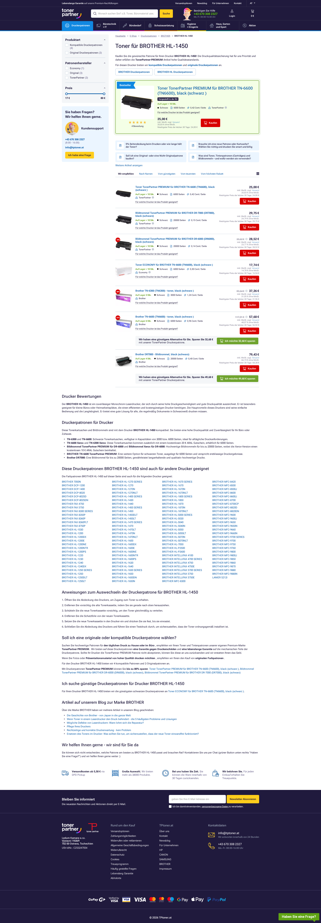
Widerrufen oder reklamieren (126, 840)
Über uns (164, 831)
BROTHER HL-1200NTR (75, 548)
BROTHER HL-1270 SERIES (127, 481)
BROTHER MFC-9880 (224, 570)
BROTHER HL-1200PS (74, 551)
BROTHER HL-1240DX (74, 566)
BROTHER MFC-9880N (224, 573)
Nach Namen (146, 173)
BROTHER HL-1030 (72, 529)
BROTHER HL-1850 (172, 500)
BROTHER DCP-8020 (73, 492)
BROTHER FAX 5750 (73, 507)
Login (232, 16)
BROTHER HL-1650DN (124, 577)
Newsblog (202, 3)
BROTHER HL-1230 (72, 559)
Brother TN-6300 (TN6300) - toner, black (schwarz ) (164, 290)
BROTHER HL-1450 (122, 511)
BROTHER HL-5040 (172, 522)
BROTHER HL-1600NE (124, 551)
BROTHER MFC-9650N (224, 525)
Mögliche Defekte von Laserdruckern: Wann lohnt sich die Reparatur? (105, 722)
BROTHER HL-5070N (173, 537)
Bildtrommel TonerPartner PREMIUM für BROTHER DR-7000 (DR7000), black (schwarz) (193, 672)
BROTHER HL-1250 (72, 573)
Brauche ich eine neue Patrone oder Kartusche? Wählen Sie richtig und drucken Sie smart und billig (225, 145)
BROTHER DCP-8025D (74, 496)
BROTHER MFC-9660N (224, 533)
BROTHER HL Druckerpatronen (175, 71)
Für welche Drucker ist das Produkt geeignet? (178, 112)
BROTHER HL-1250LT (74, 581)
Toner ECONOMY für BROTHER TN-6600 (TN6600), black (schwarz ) (174, 264)
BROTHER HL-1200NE (74, 544)
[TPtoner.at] (72, 14)
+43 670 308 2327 (206, 14)
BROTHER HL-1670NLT (175, 492)
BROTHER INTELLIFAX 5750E (178, 577)
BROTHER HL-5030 (172, 518)
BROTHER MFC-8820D (224, 507)
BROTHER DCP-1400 (73, 489)
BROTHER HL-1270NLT (125, 492)
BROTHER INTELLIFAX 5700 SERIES (182, 570)
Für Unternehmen (220, 3)
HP (161, 850)
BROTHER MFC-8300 (173, 581)
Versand (176, 122)
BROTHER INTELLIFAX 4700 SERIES (182, 559)
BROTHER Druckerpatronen (134, 71)
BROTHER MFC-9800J (224, 555)
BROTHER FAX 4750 (73, 503)
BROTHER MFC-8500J (224, 489)
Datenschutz (117, 854)
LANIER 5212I (219, 577)
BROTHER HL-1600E (123, 548)
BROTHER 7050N (71, 481)
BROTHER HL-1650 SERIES (127, 570)
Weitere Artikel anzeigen (128, 165)
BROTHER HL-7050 (172, 544)
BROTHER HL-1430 (122, 500)
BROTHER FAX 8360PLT (75, 522)
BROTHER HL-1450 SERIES (127, 507)
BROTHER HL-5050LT (174, 533)
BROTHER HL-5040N (173, 525)
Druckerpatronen (149, 36)
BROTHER (165, 36)
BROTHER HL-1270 (122, 485)
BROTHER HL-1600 (122, 540)
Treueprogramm (120, 864)
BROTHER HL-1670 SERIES (177, 481)
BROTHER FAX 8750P (73, 525)
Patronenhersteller (78, 63)
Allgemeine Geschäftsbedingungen (130, 845)
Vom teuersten (188, 173)
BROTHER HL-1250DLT (74, 577)
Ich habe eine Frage (79, 155)
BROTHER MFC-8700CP (225, 503)
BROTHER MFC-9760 (224, 548)
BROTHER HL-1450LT (124, 518)
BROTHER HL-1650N (123, 581)
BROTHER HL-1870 (172, 503)
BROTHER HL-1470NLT (125, 537)
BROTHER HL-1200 (72, 533)
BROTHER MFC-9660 (224, 529)
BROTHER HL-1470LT (124, 529)
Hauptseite (120, 36)
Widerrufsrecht (119, 850)
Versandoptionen (183, 3)
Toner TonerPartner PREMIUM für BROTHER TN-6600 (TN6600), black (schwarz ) (194, 668)
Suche (166, 13)
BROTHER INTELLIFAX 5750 (177, 573)
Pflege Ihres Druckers (78, 726)
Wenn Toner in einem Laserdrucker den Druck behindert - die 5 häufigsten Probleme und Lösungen (122, 719)
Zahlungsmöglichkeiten (123, 835)
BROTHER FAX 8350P (73, 514)
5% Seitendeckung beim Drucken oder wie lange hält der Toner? (154, 145)
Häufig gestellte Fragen (123, 868)
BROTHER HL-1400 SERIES (127, 496)
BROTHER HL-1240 (72, 562)
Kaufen (213, 122)
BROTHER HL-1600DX (124, 544)
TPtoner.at (166, 825)
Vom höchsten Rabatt (212, 173)
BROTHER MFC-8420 (224, 481)
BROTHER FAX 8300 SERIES (77, 511)
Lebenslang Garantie (122, 873)
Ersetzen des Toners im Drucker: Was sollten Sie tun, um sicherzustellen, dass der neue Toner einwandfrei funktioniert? (133, 733)
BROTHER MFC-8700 (224, 500)
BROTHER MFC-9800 (224, 551)
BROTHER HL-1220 (72, 555)
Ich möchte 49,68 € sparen (240, 378)
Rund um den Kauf (123, 825)
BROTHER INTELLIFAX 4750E (178, 566)
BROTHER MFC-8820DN (225, 511)
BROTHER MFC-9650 (224, 522)
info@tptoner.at (74, 147)
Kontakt (237, 3)
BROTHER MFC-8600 (224, 492)
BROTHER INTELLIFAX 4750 (177, 562)
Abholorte (116, 878)
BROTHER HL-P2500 (173, 548)
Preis (68, 88)
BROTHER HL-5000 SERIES (177, 514)
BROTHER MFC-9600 (224, 514)
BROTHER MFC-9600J (224, 518)
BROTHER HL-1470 (122, 525)
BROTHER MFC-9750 (224, 544)
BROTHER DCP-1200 (73, 485)
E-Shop (133, 36)
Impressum (165, 868)
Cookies (115, 859)
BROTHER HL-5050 (172, 529)
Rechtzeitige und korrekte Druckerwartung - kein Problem (99, 730)
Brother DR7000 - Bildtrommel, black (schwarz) (162, 354)
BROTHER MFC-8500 (224, 485)
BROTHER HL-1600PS (124, 559)
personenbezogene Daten (215, 806)
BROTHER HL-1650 (122, 573)
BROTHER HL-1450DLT (125, 514)
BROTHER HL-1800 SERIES (177, 496)
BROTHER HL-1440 (122, 503)
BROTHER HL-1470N (123, 533)
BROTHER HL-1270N (123, 489)
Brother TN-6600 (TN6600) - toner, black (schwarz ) (164, 316)
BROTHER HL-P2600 (173, 551)
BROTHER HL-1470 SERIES (127, 522)
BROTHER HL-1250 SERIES (77, 570)
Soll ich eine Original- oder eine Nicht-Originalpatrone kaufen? (154, 157)
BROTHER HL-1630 (122, 562)
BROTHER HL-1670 (172, 485)
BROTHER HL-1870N (173, 507)
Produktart (72, 40)
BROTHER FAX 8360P (73, 518)
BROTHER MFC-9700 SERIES (228, 537)
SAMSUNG (165, 859)
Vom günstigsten (166, 173)
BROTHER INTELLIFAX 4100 (177, 555)
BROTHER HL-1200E (73, 540)
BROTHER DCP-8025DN (75, 500)
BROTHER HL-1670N (173, 489)
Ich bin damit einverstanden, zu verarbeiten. (208, 806)
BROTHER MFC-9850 (224, 559)
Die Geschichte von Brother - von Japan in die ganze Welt (99, 715)
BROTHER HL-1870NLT (175, 511)
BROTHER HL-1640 (122, 566)
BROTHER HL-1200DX (74, 537)
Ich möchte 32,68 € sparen (240, 340)
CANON (163, 854)
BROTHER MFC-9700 (224, 540)
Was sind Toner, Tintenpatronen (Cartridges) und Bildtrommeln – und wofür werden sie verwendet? (224, 157)
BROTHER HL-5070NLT (175, 540)
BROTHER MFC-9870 (224, 566)
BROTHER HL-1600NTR (125, 555)
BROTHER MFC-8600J (224, 496)
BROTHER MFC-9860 (224, 562)
